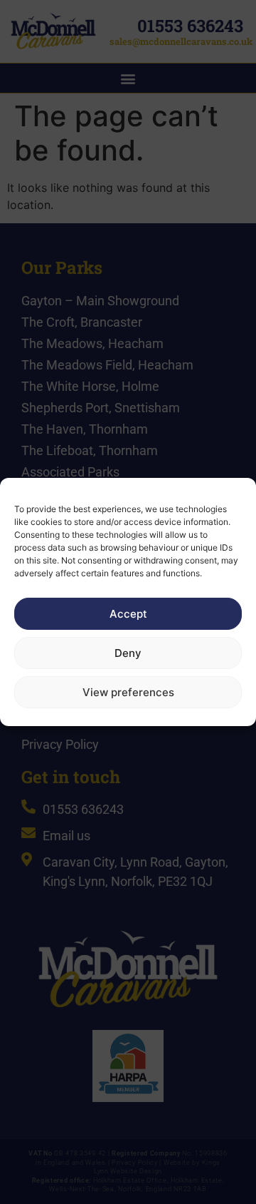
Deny (128, 653)
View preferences (128, 692)
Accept (128, 614)
